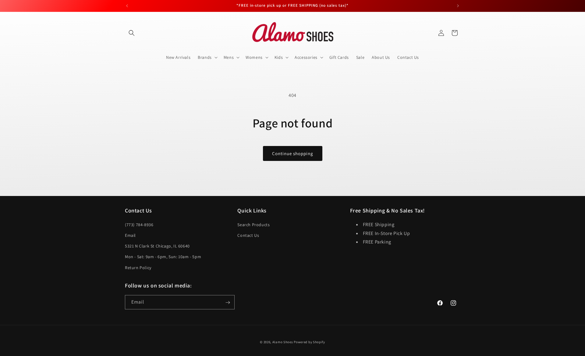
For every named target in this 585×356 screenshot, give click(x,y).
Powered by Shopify (309, 342)
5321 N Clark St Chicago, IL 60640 (157, 246)
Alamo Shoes (282, 342)
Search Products (253, 224)
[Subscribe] (227, 302)
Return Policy (138, 267)
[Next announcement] (458, 6)
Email (130, 235)
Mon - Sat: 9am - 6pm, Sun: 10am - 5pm (163, 256)
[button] (131, 33)
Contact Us (248, 235)
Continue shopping (292, 153)
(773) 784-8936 (139, 224)
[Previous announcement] (127, 6)
